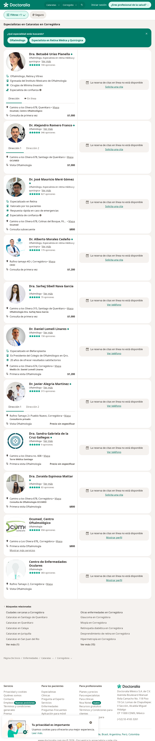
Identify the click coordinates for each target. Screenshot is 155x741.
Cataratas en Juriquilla (18, 633)
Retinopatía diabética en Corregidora (102, 628)
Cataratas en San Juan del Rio (22, 639)
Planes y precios (88, 691)
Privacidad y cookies (15, 691)
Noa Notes (89, 702)
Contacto (9, 699)
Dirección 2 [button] (32, 148)
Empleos (19, 702)
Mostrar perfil (114, 537)
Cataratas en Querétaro (19, 622)
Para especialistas (89, 695)
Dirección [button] (13, 98)
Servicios (46, 702)
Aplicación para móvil (53, 713)
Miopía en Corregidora (94, 622)
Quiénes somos (12, 695)
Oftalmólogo (17, 40)
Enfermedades (30, 658)
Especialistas (48, 691)
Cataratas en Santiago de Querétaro (27, 617)
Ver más (46, 61)
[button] (146, 34)
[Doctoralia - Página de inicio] (23, 4)
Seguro (39, 15)
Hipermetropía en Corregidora (98, 639)
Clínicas (45, 695)
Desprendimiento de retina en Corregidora (105, 633)
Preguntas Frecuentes (54, 710)
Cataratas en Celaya (17, 628)
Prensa (8, 713)
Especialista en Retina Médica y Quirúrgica (57, 40)
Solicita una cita (114, 86)
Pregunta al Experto (52, 699)
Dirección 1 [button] (14, 148)
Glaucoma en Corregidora (95, 617)
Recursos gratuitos (90, 706)
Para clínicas (86, 699)
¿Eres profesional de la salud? (128, 5)
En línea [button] (31, 98)
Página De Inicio (12, 658)
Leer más (37, 733)
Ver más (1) (12, 644)
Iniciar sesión (99, 5)
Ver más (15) (88, 644)
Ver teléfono (114, 304)
